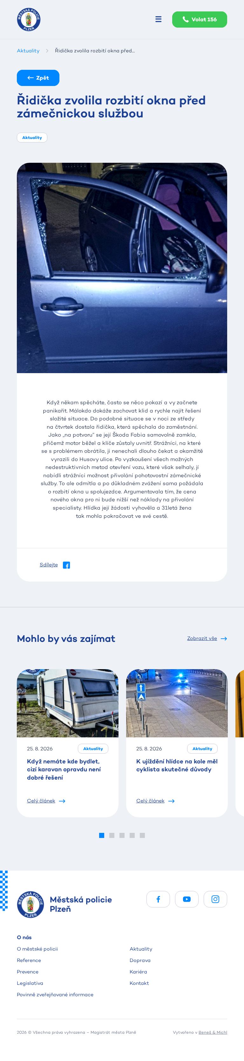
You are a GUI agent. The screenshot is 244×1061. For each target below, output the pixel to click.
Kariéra (138, 972)
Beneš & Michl (213, 1032)
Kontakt (139, 983)
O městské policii (37, 949)
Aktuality (141, 949)
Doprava (140, 960)
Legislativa (30, 983)
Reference (29, 960)
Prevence (27, 972)
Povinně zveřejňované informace (55, 995)
